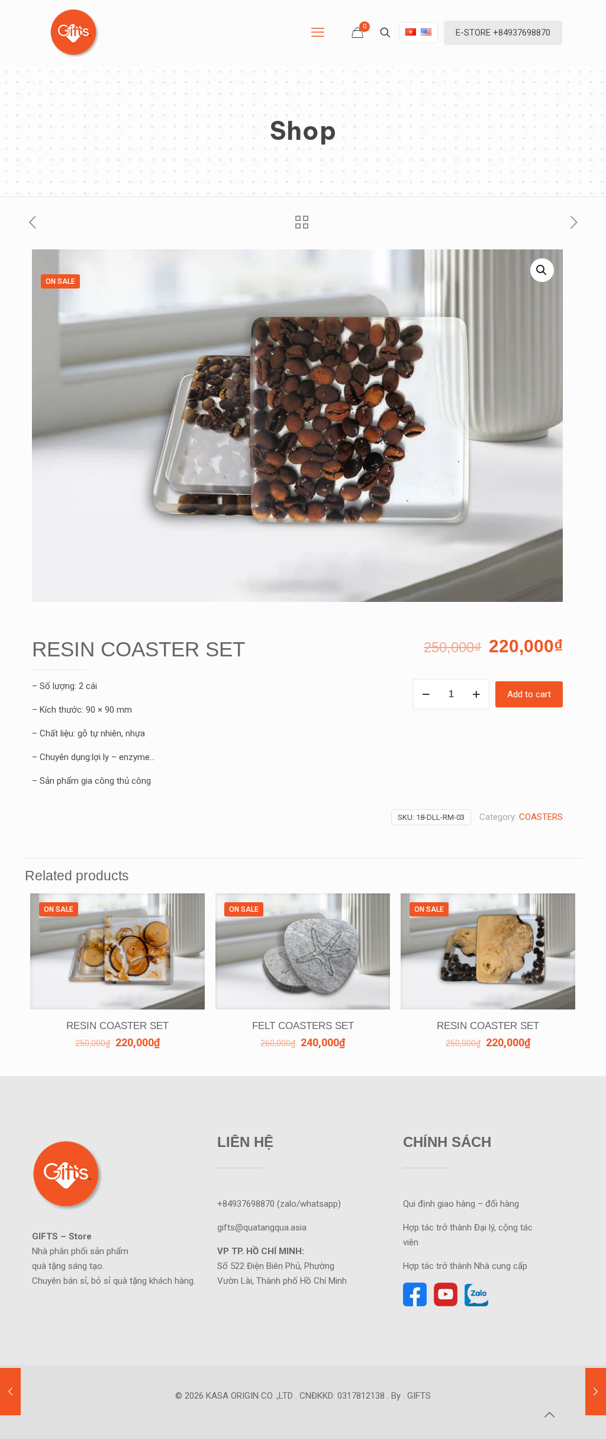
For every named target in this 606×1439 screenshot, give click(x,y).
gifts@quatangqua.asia (262, 1227)
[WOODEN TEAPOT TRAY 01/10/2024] (10, 1391)
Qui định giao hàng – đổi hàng (461, 1203)
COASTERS (541, 817)
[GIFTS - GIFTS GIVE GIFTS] (73, 32)
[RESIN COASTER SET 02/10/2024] (595, 1391)
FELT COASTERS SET (303, 1025)
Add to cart (529, 694)
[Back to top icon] (549, 1414)
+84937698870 (246, 1203)
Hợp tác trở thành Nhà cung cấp (466, 1266)
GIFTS (419, 1395)
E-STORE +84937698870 (503, 32)
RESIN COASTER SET (117, 1025)
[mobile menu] (318, 33)
